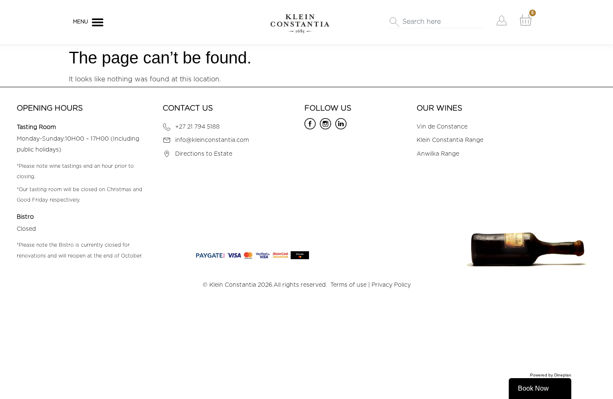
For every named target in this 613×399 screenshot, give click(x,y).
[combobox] (435, 22)
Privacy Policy (391, 285)
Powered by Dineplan (550, 375)
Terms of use (348, 285)
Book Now (533, 388)
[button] (97, 22)
